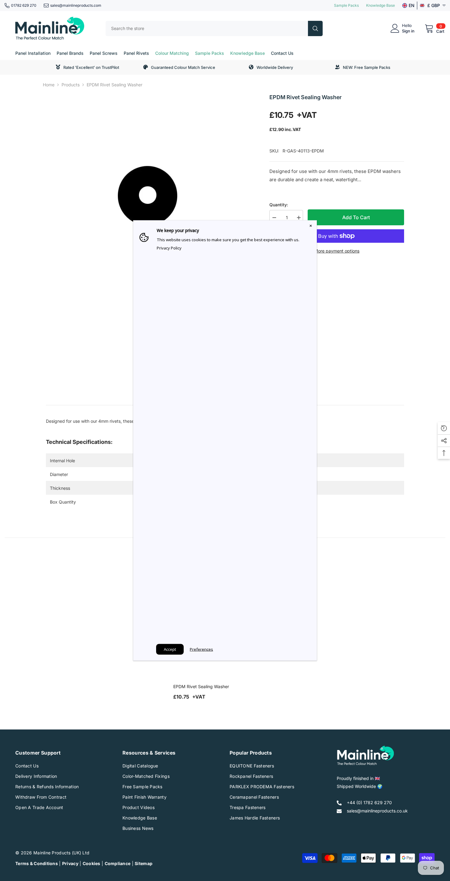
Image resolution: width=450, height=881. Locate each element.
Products (71, 84)
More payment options (336, 250)
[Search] (214, 28)
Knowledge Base (380, 5)
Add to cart (356, 217)
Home (48, 84)
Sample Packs (346, 5)
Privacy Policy (169, 248)
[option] (148, 195)
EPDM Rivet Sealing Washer (201, 686)
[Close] (311, 226)
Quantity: (278, 204)
